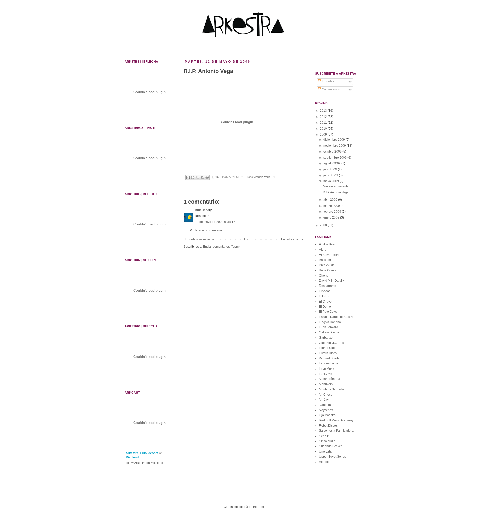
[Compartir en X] (197, 177)
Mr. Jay (324, 399)
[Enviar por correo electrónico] (187, 177)
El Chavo (325, 301)
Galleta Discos (329, 332)
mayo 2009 (331, 181)
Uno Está (325, 451)
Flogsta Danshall (330, 322)
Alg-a (322, 250)
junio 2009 (331, 175)
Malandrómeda (329, 379)
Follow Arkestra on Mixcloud (144, 463)
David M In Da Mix (331, 280)
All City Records (330, 255)
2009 (324, 134)
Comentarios (330, 89)
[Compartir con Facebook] (202, 177)
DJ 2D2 (324, 296)
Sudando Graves (330, 446)
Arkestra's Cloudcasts (142, 453)
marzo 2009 (332, 206)
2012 (324, 117)
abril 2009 (330, 200)
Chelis (323, 275)
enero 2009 (331, 217)
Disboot (324, 291)
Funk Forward (328, 327)
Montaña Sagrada (331, 389)
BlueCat (201, 210)
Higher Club (327, 348)
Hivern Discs (328, 353)
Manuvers (326, 384)
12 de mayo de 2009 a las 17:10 (217, 222)
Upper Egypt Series (332, 456)
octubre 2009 (332, 151)
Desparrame (327, 286)
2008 (324, 225)
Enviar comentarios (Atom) (221, 246)
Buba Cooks (327, 270)
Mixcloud (132, 457)
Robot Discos (328, 425)
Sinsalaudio (327, 441)
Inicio (247, 239)
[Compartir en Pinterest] (207, 177)
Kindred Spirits (329, 358)
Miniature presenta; (336, 186)
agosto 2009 (332, 163)
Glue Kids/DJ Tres (331, 343)
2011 (324, 122)
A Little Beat (327, 244)
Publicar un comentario (206, 230)
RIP (274, 176)
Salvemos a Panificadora (336, 430)
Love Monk (326, 369)
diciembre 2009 (334, 139)
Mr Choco (325, 394)
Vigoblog (325, 462)
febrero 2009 (332, 211)
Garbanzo (326, 337)
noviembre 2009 (335, 145)
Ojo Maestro (327, 415)
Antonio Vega (262, 176)
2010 (324, 128)
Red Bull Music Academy (336, 420)
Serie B (324, 436)
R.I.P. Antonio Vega (336, 192)
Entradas (327, 81)
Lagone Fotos (328, 363)
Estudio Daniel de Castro (336, 317)
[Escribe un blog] (192, 177)
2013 (324, 110)
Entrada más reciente (199, 239)
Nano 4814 (326, 405)
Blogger (258, 507)
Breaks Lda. (327, 265)
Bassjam (325, 260)
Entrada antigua (292, 239)
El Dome (325, 306)
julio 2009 (330, 169)
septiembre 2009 (335, 157)
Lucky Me (325, 374)
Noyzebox (326, 410)
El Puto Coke (328, 311)
